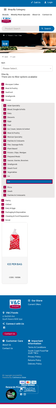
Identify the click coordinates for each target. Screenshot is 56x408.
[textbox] (20, 28)
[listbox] (26, 68)
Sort (3, 63)
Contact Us (10, 334)
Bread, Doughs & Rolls (16, 109)
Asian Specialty (13, 106)
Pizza (9, 187)
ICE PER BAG (14, 264)
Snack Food (12, 168)
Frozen (8, 100)
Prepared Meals (13, 157)
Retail (7, 220)
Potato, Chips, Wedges (16, 153)
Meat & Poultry (11, 88)
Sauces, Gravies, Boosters (17, 160)
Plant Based (12, 149)
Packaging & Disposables (15, 212)
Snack (9, 191)
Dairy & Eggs (10, 208)
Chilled (8, 204)
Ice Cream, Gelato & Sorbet (18, 129)
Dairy (9, 113)
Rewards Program (16, 387)
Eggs (9, 121)
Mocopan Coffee (12, 84)
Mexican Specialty (14, 137)
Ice (8, 176)
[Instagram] (25, 394)
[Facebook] (4, 327)
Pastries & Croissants (15, 141)
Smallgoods (10, 96)
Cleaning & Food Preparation (17, 216)
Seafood (9, 92)
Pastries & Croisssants (16, 195)
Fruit (9, 125)
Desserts (11, 117)
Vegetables (12, 172)
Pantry (8, 200)
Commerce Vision (19, 377)
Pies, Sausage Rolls (15, 145)
